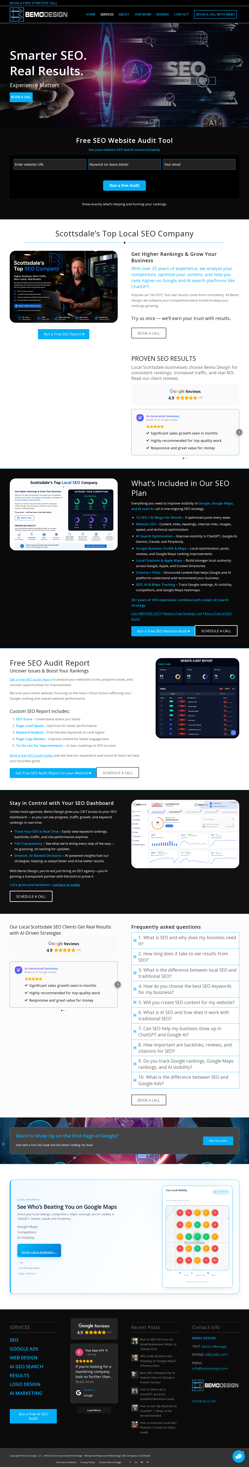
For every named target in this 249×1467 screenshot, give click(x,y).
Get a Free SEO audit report (31, 679)
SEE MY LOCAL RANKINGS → (39, 1252)
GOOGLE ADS (24, 1348)
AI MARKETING (26, 1393)
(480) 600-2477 (217, 1354)
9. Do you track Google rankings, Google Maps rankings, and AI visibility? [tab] (186, 1064)
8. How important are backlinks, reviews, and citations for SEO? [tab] (185, 1048)
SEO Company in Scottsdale (136, 1455)
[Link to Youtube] (142, 1462)
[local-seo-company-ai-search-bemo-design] (64, 514)
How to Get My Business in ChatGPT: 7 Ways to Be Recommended (158, 1410)
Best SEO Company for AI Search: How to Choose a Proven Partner (157, 1377)
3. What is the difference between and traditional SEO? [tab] (187, 973)
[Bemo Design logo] (39, 14)
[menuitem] (91, 14)
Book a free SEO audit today (31, 755)
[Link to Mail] (148, 1462)
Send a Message (214, 1346)
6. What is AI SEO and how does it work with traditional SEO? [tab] (183, 1015)
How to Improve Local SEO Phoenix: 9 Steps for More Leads (158, 1427)
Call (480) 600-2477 (146, 613)
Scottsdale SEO (46, 927)
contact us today (66, 884)
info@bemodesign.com (210, 1368)
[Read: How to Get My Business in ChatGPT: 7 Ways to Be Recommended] (134, 1407)
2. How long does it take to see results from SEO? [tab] (183, 956)
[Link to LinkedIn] (136, 1462)
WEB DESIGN (24, 1357)
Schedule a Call (204, 1401)
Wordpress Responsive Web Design (102, 1455)
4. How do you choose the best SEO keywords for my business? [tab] (184, 989)
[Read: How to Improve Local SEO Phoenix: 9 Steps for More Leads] (134, 1424)
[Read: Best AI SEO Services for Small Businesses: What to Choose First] (134, 1341)
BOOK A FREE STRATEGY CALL (33, 3)
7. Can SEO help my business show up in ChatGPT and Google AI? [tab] (179, 1031)
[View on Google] (79, 1352)
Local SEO (137, 233)
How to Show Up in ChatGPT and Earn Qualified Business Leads (157, 1394)
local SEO (218, 970)
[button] (131, 432)
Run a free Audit (124, 185)
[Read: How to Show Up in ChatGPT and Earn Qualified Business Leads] (134, 1390)
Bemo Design (75, 1455)
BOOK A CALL (21, 97)
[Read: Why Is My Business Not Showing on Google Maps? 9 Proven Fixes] (134, 1357)
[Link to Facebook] (130, 1462)
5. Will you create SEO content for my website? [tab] (186, 1002)
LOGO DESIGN (25, 1384)
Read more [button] (84, 1381)
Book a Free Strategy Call (183, 613)
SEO (14, 1340)
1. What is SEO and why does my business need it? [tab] (187, 940)
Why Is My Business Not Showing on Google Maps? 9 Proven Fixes (158, 1360)
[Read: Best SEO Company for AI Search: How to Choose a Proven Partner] (134, 1374)
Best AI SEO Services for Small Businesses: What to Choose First (158, 1344)
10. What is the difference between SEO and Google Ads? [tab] (183, 1080)
